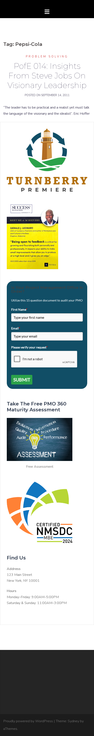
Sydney (73, 721)
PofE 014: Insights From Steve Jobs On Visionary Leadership (47, 75)
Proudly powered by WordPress (28, 721)
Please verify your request (29, 347)
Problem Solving (47, 57)
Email (15, 328)
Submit (21, 379)
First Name (19, 309)
